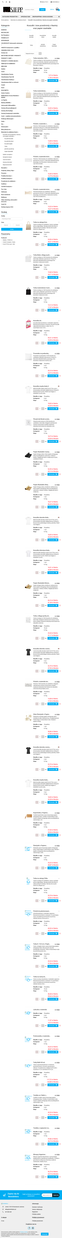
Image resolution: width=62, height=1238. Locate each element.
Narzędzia (4, 168)
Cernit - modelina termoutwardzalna (11, 116)
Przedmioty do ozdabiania (8, 181)
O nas (2, 1220)
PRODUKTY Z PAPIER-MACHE (9, 61)
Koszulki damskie (8, 138)
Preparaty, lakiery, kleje (7, 170)
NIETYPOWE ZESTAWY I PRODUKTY (11, 55)
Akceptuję (44, 1234)
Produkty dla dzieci (6, 176)
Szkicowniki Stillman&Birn (8, 105)
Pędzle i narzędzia (7, 154)
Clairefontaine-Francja (7, 74)
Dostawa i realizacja (37, 1207)
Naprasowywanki (7, 164)
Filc (2, 124)
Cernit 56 (3, 204)
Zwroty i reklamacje (37, 1209)
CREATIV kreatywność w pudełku (10, 47)
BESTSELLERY (5, 32)
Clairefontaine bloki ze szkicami (9, 82)
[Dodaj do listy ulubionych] (60, 80)
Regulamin (35, 1211)
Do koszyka (52, 80)
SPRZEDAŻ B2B (25, 16)
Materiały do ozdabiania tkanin (9, 132)
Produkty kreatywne (6, 178)
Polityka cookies (36, 1214)
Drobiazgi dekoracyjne (7, 118)
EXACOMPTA (4, 90)
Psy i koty (3, 189)
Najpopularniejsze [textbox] (30, 53)
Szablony (3, 184)
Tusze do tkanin (7, 159)
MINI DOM (4, 66)
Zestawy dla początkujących (8, 108)
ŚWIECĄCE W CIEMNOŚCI (8, 63)
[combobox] (33, 53)
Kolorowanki (4, 126)
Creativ (3, 85)
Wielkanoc (4, 197)
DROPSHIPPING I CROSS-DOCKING (42, 16)
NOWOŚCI (4, 30)
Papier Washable (8, 151)
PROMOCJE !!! (5, 38)
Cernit (2, 71)
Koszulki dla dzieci (8, 141)
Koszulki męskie (8, 143)
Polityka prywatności (37, 1220)
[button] (35, 1204)
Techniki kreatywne (6, 186)
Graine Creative (5, 93)
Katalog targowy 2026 (7, 207)
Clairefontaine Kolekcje (7, 79)
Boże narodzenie (5, 194)
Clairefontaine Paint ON (7, 77)
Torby (5, 146)
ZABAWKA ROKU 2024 (7, 50)
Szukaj (11, 229)
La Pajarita (4, 100)
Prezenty (3, 173)
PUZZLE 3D (4, 53)
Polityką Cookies (23, 1231)
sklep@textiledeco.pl (10, 1209)
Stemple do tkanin (7, 157)
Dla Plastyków (5, 35)
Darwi (2, 87)
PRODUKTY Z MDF (6, 58)
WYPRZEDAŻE (5, 40)
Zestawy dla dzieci (7, 162)
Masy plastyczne (6, 129)
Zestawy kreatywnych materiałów (10, 113)
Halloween (4, 192)
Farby (2, 121)
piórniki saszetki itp (9, 149)
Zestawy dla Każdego (7, 110)
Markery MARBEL (6, 102)
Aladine (3, 69)
